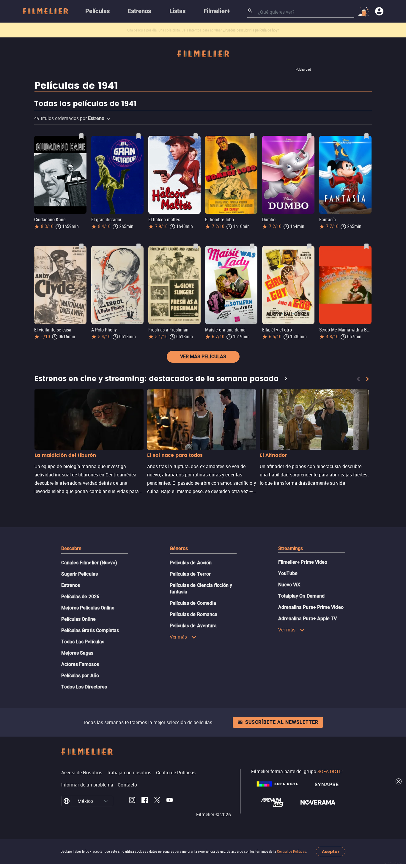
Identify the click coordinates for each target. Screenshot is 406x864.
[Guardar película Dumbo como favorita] (309, 136)
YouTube (288, 573)
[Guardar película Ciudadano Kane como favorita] (81, 136)
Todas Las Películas (83, 642)
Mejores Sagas (77, 653)
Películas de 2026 (80, 596)
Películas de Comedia (193, 603)
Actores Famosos (80, 664)
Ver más (178, 637)
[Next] (367, 379)
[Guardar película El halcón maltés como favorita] (195, 136)
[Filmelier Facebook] (144, 801)
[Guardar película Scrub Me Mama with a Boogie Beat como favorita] (366, 246)
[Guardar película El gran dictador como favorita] (138, 136)
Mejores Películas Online (88, 608)
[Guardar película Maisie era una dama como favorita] (252, 246)
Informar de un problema (87, 784)
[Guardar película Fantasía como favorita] (366, 136)
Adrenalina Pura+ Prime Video (311, 607)
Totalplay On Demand (301, 596)
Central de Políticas (291, 851)
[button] (108, 119)
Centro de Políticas (176, 772)
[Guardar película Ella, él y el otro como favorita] (309, 246)
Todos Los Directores (84, 687)
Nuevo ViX (289, 584)
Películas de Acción (191, 563)
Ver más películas (203, 356)
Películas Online (78, 619)
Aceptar (330, 851)
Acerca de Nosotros (81, 772)
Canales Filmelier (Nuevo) (89, 563)
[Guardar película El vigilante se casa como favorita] (81, 246)
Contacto (127, 784)
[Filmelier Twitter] (157, 801)
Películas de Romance (194, 614)
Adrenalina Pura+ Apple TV (307, 618)
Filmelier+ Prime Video (303, 562)
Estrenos (70, 585)
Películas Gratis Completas (90, 630)
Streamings (290, 548)
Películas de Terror (190, 574)
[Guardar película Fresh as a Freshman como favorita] (195, 246)
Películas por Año (80, 675)
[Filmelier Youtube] (169, 801)
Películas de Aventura (193, 625)
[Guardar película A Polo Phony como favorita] (138, 246)
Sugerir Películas (79, 574)
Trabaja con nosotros (129, 772)
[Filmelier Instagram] (132, 801)
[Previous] (358, 379)
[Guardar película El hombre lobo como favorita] (252, 136)
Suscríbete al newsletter (281, 722)
